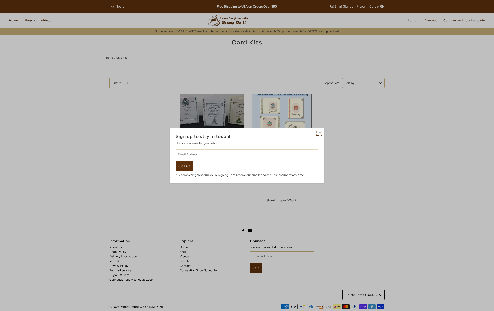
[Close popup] (319, 132)
